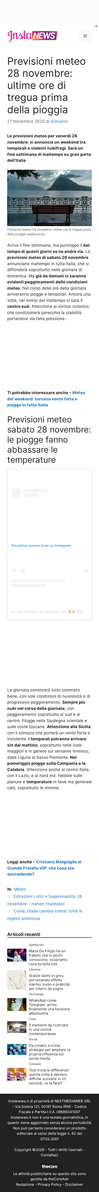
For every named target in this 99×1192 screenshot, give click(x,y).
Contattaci (49, 1155)
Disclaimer (74, 1184)
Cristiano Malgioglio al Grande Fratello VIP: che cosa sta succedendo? (44, 867)
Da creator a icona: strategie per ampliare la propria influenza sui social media (49, 1052)
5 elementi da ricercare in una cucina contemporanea (48, 1029)
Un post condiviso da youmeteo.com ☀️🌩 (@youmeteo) (54, 612)
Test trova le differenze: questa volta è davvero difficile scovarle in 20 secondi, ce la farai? (49, 1076)
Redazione (25, 1184)
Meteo (20, 889)
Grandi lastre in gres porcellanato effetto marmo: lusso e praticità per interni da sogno (49, 982)
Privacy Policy (50, 1184)
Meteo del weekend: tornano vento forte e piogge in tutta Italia (46, 398)
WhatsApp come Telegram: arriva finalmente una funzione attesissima (49, 1007)
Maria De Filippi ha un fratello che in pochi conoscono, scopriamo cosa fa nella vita (48, 957)
